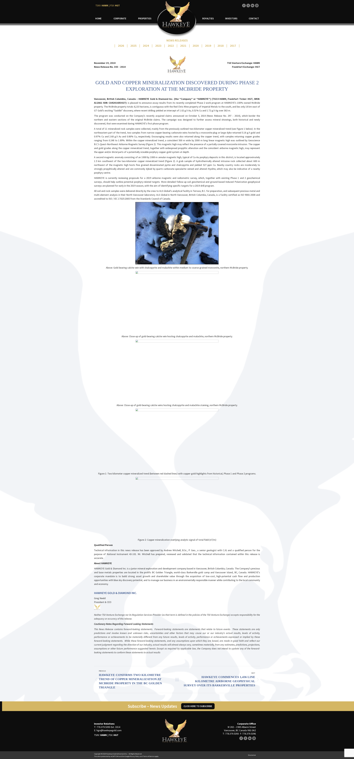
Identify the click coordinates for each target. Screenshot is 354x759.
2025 (133, 46)
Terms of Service (148, 756)
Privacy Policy (135, 756)
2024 (146, 46)
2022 (171, 46)
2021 (183, 46)
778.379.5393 (103, 727)
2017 (233, 46)
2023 (158, 46)
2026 (121, 46)
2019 (208, 46)
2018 (221, 46)
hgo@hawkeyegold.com (109, 730)
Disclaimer (252, 755)
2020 (196, 46)
